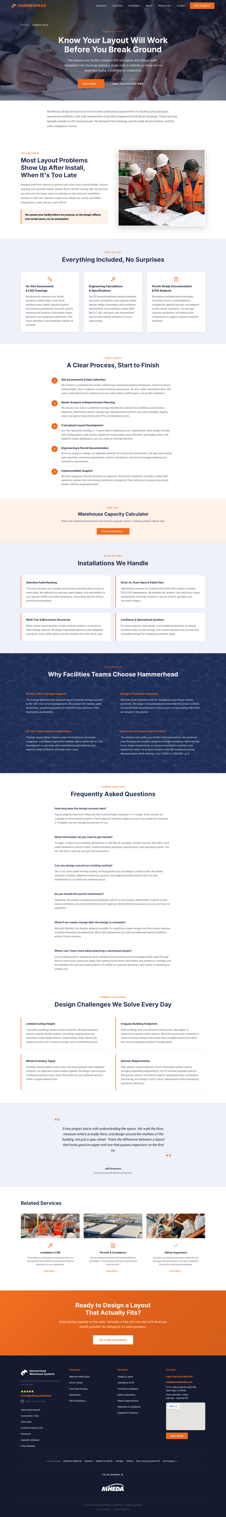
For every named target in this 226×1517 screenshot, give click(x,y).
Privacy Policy (103, 1509)
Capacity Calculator (30, 1440)
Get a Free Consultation (113, 1339)
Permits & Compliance (128, 1389)
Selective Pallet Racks (79, 1376)
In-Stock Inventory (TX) (32, 1428)
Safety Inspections (126, 1395)
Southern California (72, 1461)
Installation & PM (126, 1382)
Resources (165, 5)
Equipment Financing (128, 1413)
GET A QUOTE (202, 5)
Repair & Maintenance (128, 1401)
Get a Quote (91, 83)
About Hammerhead (30, 1410)
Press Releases (28, 1446)
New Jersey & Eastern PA (148, 1461)
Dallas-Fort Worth (104, 1461)
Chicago (119, 1461)
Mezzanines (75, 1395)
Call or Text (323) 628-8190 (127, 83)
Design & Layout (125, 1376)
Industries (134, 5)
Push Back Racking (78, 1389)
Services (117, 5)
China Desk (26, 1422)
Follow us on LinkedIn (35, 1401)
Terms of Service (121, 1509)
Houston (89, 1461)
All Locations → (170, 1461)
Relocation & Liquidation (129, 1407)
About (149, 5)
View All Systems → (78, 1401)
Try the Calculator (113, 531)
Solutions (101, 5)
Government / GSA (30, 1416)
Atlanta (129, 1461)
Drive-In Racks (76, 1382)
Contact (180, 5)
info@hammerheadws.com (179, 1382)
